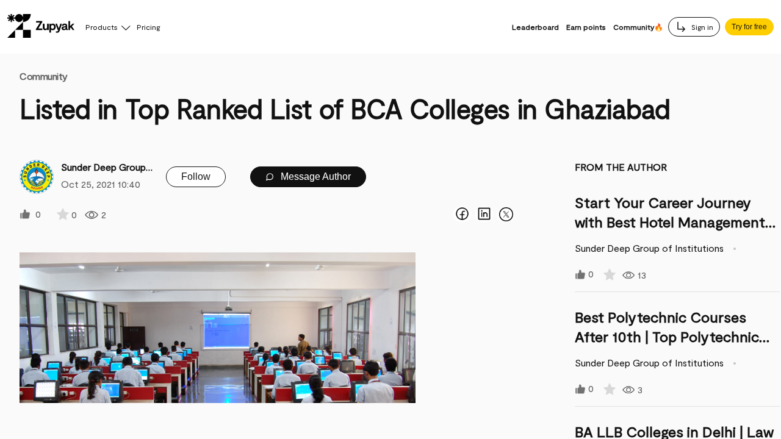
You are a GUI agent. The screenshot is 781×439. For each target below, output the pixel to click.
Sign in (701, 27)
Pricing (148, 27)
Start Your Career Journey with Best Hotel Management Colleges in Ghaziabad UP (670, 221)
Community (44, 76)
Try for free (749, 27)
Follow (196, 176)
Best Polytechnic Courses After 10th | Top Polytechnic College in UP (667, 336)
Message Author (314, 176)
